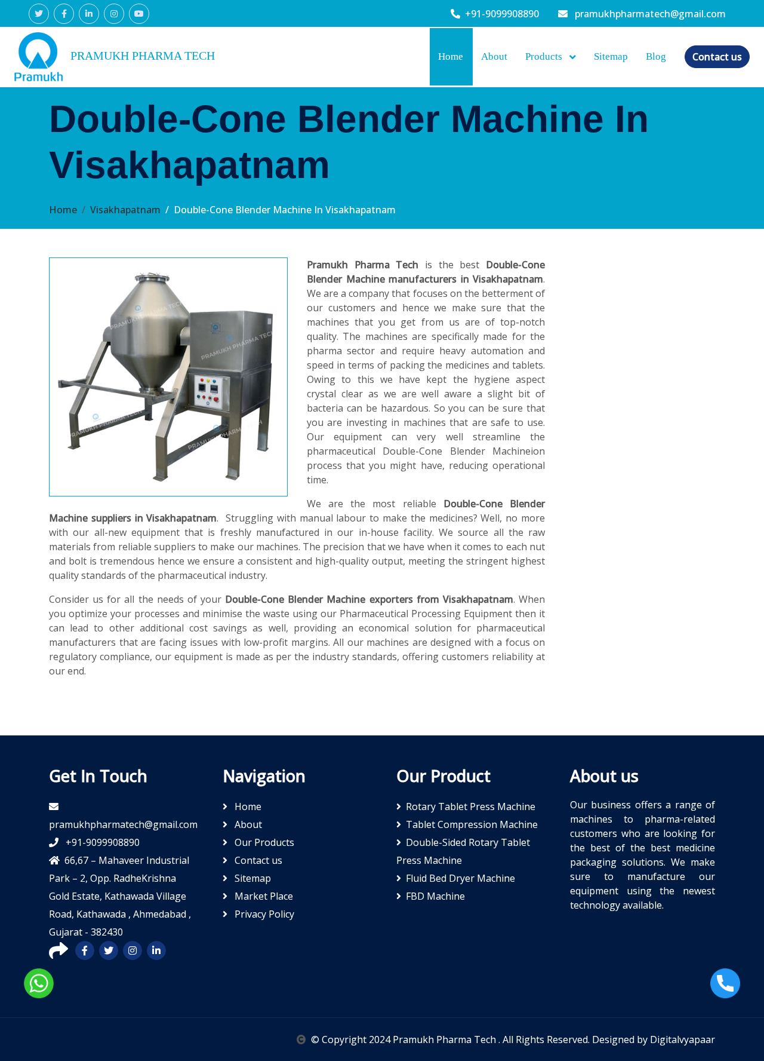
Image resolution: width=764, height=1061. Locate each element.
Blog (656, 56)
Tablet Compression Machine (472, 824)
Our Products (263, 842)
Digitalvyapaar (682, 1039)
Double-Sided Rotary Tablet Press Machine (463, 851)
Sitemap (611, 56)
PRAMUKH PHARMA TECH (141, 55)
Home (450, 56)
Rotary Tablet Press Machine (470, 806)
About (494, 56)
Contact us (717, 56)
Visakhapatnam (125, 209)
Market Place (262, 896)
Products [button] (545, 56)
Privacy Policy (263, 914)
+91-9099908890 (502, 13)
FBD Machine (435, 896)
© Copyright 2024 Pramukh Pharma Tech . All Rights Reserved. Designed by (480, 1039)
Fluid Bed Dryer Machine (460, 878)
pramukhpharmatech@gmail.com (649, 13)
